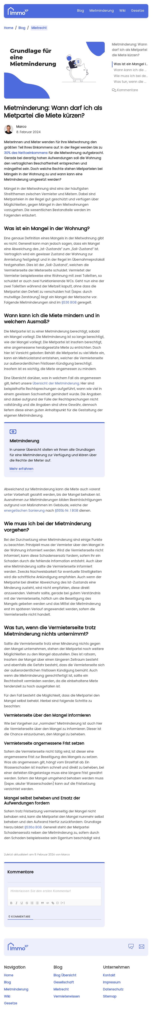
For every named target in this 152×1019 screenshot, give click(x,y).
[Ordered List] (32, 903)
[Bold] (11, 903)
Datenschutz (113, 989)
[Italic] (16, 903)
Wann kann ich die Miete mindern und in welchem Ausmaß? (131, 70)
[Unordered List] (37, 903)
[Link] (52, 903)
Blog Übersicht (65, 975)
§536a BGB (33, 827)
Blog (80, 10)
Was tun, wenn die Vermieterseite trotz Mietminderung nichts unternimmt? (131, 81)
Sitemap (109, 996)
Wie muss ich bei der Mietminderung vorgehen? (131, 76)
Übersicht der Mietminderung (56, 383)
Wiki (122, 10)
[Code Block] (47, 903)
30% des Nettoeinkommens (26, 153)
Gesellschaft (64, 982)
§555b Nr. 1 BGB (66, 510)
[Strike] (26, 903)
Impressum (112, 982)
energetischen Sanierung (24, 510)
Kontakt (109, 975)
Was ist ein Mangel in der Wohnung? (131, 64)
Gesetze (137, 10)
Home (8, 28)
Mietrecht (39, 28)
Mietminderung (102, 10)
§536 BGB (69, 302)
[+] (63, 902)
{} (57, 902)
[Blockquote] (42, 903)
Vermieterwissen (67, 996)
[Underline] (21, 903)
